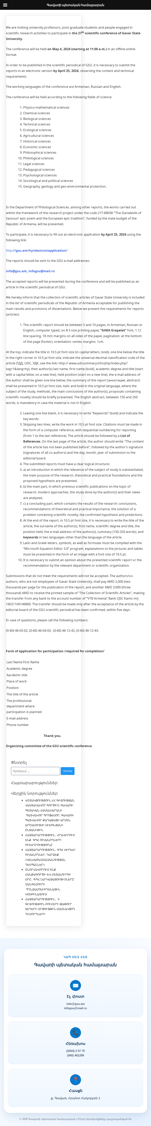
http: (36, 250)
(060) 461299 (75, 1055)
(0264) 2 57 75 (75, 1051)
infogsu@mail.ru (42, 271)
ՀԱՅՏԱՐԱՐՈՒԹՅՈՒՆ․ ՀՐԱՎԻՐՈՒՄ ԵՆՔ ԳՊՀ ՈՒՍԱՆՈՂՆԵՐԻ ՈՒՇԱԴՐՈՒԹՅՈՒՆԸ (50, 840)
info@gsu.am (16, 271)
